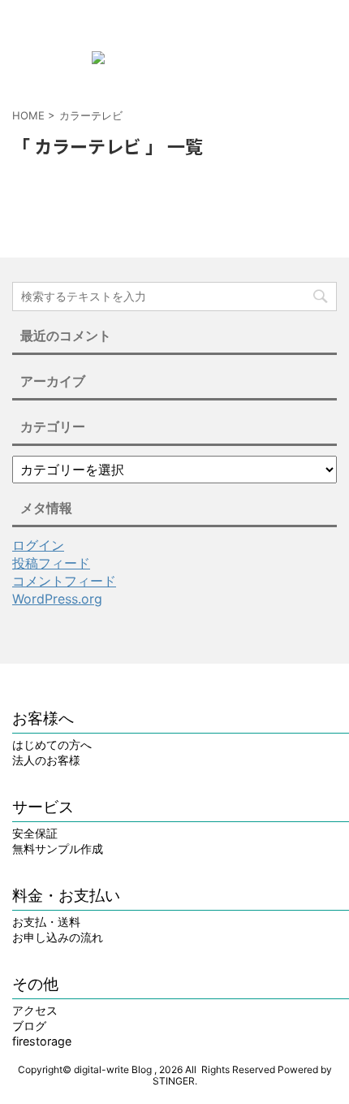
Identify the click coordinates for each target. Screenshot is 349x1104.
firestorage (41, 1041)
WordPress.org (57, 599)
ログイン (38, 545)
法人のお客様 (46, 760)
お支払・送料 (46, 922)
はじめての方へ (52, 744)
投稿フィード (51, 563)
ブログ (29, 1026)
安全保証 (35, 833)
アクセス (35, 1010)
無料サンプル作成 (57, 848)
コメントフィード (64, 581)
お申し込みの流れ (57, 937)
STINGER (174, 1081)
